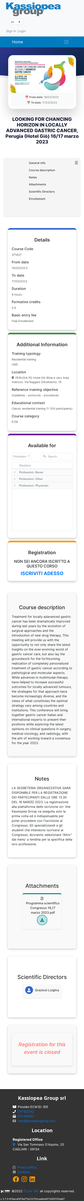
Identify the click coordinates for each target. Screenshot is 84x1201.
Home (17, 42)
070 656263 (25, 1116)
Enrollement (37, 198)
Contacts (23, 1172)
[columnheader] (45, 465)
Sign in (11, 31)
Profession (19, 456)
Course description (42, 170)
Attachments (37, 184)
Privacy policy (26, 1167)
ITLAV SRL (31, 1191)
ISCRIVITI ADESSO (42, 573)
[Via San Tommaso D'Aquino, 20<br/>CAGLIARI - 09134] (14, 1144)
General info (37, 163)
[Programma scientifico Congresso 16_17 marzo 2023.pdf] (42, 920)
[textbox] (56, 456)
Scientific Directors (42, 191)
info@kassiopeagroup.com (36, 1121)
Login (22, 31)
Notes (33, 177)
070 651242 (25, 1111)
